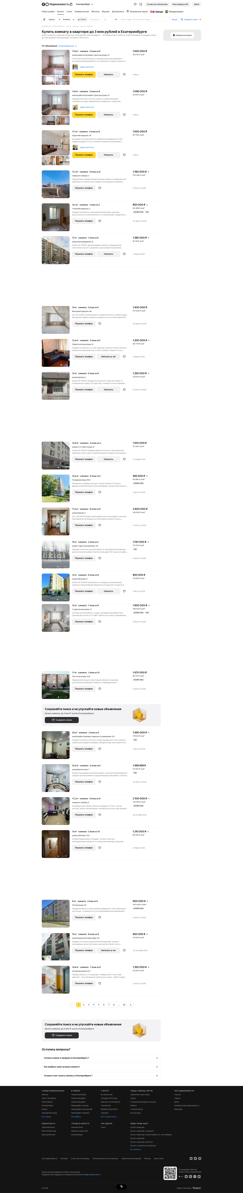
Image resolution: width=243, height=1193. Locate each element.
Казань (44, 1109)
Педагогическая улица (81, 344)
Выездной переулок (80, 311)
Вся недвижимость (49, 1158)
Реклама (64, 1158)
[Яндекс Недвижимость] (57, 4)
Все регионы (135, 1113)
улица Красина (78, 377)
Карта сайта (159, 1158)
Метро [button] (174, 20)
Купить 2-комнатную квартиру (143, 1146)
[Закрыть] (200, 19)
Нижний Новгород (49, 1113)
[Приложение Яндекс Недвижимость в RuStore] (199, 1176)
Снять (103, 1127)
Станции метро (136, 1109)
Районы (133, 1106)
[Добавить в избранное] (124, 75)
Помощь (147, 1158)
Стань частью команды (80, 1158)
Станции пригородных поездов (143, 1102)
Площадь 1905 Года (109, 1098)
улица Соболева (78, 835)
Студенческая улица (80, 609)
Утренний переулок (80, 209)
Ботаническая (106, 1095)
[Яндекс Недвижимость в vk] (191, 1158)
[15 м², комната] (57, 948)
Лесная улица (77, 905)
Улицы (133, 1098)
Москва (45, 1095)
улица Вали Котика (80, 769)
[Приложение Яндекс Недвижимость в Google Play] (190, 1176)
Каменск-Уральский (79, 1131)
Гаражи (177, 1098)
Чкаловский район (78, 1095)
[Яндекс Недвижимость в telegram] (199, 1158)
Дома (176, 1102)
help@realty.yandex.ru (92, 1175)
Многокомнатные (49, 1131)
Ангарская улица (79, 971)
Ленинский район (78, 1098)
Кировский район (78, 1102)
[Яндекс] (196, 1188)
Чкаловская (105, 1106)
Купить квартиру (137, 1127)
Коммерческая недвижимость (186, 1106)
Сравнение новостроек (140, 1095)
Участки (177, 1095)
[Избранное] (135, 4)
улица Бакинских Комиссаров (84, 938)
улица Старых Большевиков (83, 546)
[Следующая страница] (131, 1005)
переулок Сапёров (79, 176)
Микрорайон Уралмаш (80, 1113)
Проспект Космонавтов (110, 1102)
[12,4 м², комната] (57, 354)
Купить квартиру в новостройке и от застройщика (151, 1135)
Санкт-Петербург (49, 1098)
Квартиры (178, 1109)
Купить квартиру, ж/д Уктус (141, 1142)
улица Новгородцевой (81, 242)
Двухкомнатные (48, 1135)
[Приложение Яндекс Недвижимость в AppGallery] (194, 1176)
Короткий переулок (80, 135)
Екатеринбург (47, 1106)
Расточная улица (79, 676)
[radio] (83, 1004)
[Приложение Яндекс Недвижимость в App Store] (186, 1176)
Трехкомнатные (48, 1127)
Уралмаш (104, 1113)
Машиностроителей (109, 1109)
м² (116, 19)
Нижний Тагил (77, 1127)
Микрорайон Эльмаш (80, 1106)
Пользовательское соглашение (105, 1158)
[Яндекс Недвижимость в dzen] (195, 1158)
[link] (196, 4)
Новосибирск (47, 1102)
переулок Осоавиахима (101, 736)
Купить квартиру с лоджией (142, 1131)
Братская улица (100, 55)
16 (124, 1005)
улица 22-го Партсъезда (82, 447)
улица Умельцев (79, 579)
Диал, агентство (87, 67)
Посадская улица (79, 480)
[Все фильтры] (44, 19)
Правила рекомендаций (131, 1158)
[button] (140, 4)
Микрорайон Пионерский (81, 1109)
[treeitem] (49, 12)
